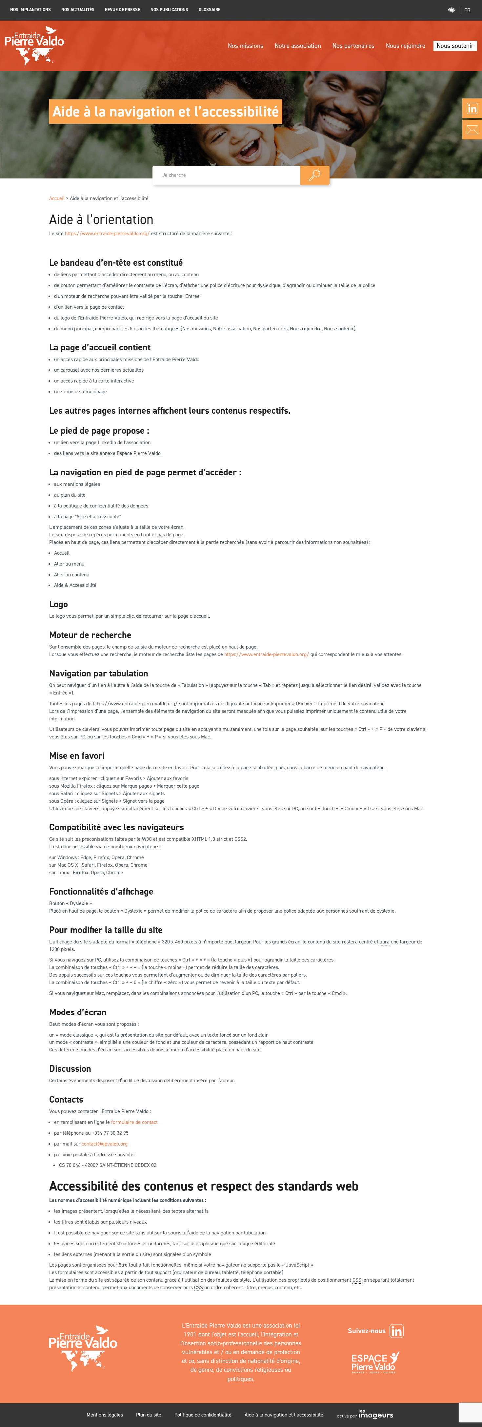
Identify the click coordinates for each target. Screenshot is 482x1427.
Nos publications (169, 9)
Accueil (57, 198)
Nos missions (245, 46)
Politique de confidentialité (202, 1414)
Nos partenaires (353, 46)
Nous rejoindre (405, 46)
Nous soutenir (455, 46)
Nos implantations (30, 9)
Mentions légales (105, 1414)
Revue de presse (122, 9)
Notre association (298, 46)
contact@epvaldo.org (105, 1143)
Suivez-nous (367, 1330)
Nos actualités (77, 9)
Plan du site (148, 1414)
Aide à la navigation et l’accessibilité (284, 1414)
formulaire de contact (134, 1122)
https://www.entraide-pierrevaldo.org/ (107, 233)
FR (467, 10)
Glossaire (209, 9)
